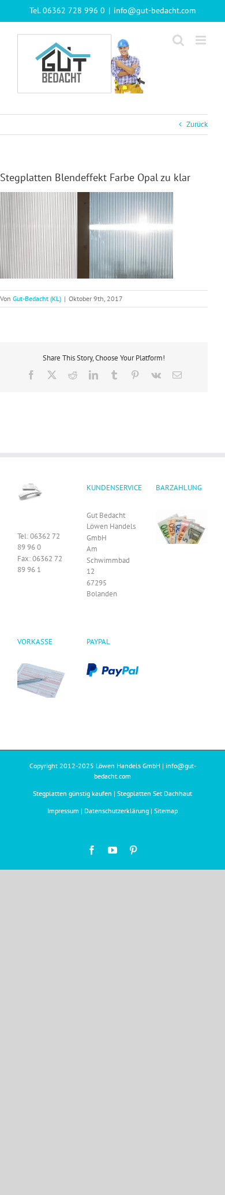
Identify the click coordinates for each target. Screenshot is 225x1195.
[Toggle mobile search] (178, 40)
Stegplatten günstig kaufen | (75, 793)
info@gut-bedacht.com (155, 10)
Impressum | (65, 810)
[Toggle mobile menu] (202, 40)
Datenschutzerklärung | (119, 810)
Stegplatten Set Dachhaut (154, 793)
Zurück (197, 124)
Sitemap (166, 810)
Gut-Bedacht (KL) (37, 298)
